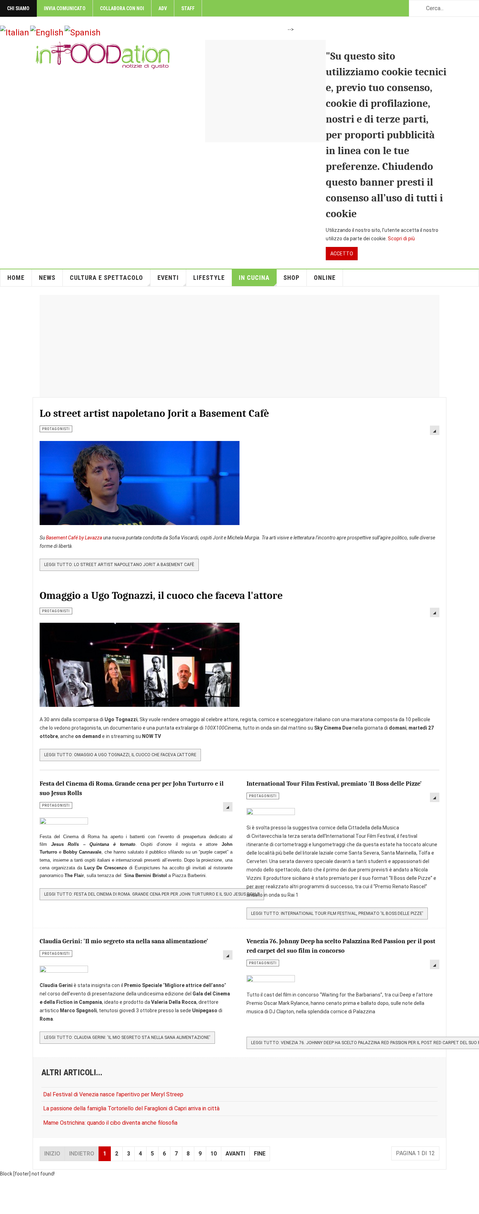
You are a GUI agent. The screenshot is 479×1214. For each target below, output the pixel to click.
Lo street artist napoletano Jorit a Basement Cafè (154, 413)
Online (325, 277)
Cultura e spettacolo (106, 277)
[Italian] (14, 32)
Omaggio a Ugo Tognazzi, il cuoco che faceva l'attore (161, 595)
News (47, 277)
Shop (291, 277)
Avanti (235, 1153)
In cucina (254, 277)
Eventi (168, 277)
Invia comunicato (65, 8)
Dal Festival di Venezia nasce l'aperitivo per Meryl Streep (113, 1094)
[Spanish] (83, 32)
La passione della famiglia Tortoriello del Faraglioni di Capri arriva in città (131, 1108)
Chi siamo (18, 8)
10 (213, 1153)
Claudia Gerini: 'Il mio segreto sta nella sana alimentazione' (124, 941)
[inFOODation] (103, 55)
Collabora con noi (122, 8)
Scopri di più (401, 238)
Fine (259, 1153)
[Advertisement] (325, 89)
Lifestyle (209, 277)
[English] (46, 32)
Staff (188, 8)
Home (16, 277)
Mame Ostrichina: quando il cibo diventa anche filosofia (110, 1122)
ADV (162, 8)
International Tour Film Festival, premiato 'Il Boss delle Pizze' (334, 783)
